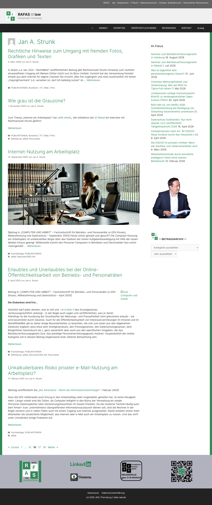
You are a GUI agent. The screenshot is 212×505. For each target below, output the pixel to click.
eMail (25, 138)
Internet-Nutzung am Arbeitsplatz (44, 151)
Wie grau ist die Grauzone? (36, 101)
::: (111, 3)
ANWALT (103, 28)
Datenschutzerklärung (113, 492)
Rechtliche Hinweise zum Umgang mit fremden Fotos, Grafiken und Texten (65, 53)
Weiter (53, 447)
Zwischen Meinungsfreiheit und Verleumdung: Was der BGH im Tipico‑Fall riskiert (169, 85)
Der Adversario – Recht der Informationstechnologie (69, 390)
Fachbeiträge (17, 253)
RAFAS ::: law (29, 14)
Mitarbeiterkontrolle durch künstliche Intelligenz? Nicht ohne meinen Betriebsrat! (172, 158)
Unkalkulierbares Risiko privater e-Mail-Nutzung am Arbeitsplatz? (63, 370)
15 (30, 447)
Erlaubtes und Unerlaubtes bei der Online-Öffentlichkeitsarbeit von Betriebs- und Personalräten (65, 272)
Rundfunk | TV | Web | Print (42, 88)
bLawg (200, 28)
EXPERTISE (119, 28)
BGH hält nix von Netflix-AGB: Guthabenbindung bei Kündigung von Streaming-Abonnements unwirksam (172, 108)
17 (40, 447)
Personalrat (34, 138)
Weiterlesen (93, 80)
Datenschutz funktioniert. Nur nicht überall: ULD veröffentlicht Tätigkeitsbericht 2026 (171, 123)
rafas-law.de (119, 497)
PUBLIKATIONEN (19, 88)
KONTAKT (187, 28)
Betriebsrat (16, 138)
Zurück (13, 447)
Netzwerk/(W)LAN (26, 256)
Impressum (93, 492)
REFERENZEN (169, 28)
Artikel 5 (69, 309)
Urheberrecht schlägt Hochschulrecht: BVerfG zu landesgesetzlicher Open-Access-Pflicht (173, 97)
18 (44, 447)
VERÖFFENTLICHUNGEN (143, 28)
